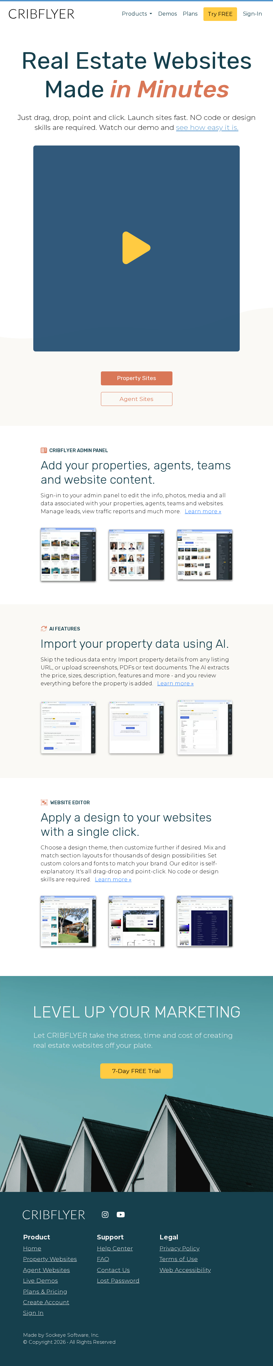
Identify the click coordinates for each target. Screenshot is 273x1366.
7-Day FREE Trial (136, 1070)
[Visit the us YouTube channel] (121, 1215)
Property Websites (50, 1258)
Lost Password (118, 1280)
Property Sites (136, 378)
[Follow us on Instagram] (105, 1215)
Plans (190, 14)
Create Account (46, 1302)
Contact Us (113, 1269)
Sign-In (252, 14)
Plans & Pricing (45, 1291)
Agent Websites (46, 1269)
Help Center (115, 1248)
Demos (167, 14)
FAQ (103, 1258)
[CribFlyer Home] (41, 14)
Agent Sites (136, 398)
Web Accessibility (185, 1269)
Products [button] (135, 14)
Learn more (203, 511)
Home (32, 1248)
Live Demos (40, 1280)
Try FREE (220, 14)
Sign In (33, 1312)
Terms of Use (178, 1258)
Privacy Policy (179, 1248)
